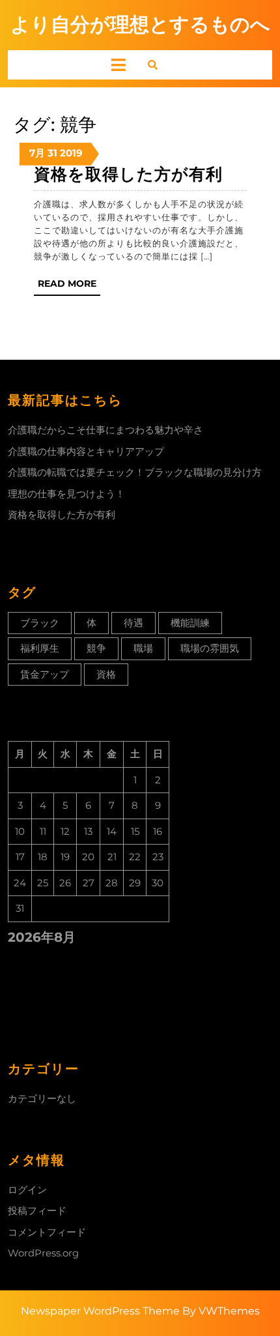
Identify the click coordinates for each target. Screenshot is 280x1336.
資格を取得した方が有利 (128, 174)
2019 (71, 153)
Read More (69, 286)
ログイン (27, 1190)
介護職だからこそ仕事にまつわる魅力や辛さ (105, 430)
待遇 (133, 623)
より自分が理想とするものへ (140, 24)
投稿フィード (37, 1210)
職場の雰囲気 (209, 648)
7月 (37, 153)
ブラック (39, 623)
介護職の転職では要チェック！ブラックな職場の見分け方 (135, 472)
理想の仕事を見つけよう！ (66, 493)
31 (52, 153)
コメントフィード (47, 1232)
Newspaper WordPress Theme (100, 1311)
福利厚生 (39, 648)
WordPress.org (43, 1253)
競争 (96, 648)
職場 (143, 648)
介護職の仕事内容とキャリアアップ (86, 451)
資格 (106, 674)
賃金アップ (44, 674)
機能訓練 (190, 623)
